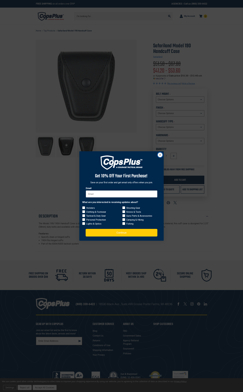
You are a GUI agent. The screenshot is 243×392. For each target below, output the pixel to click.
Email (88, 188)
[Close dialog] (160, 154)
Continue (121, 232)
